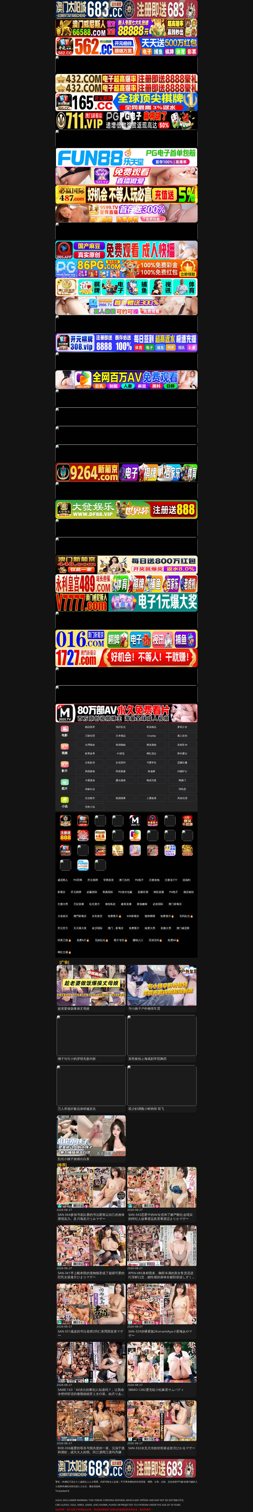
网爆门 (182, 780)
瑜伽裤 (151, 771)
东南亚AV (182, 744)
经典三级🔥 (64, 940)
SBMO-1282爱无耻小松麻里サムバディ (156, 1390)
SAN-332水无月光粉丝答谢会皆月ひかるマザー (161, 1448)
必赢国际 (92, 892)
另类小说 (90, 806)
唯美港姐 (152, 744)
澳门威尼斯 (183, 928)
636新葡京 (133, 916)
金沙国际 (97, 928)
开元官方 (63, 928)
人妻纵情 (152, 798)
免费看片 (134, 928)
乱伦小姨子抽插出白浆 (74, 1159)
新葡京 (61, 892)
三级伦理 (90, 735)
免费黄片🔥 (167, 916)
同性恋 (182, 789)
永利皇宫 (97, 916)
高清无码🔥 (155, 940)
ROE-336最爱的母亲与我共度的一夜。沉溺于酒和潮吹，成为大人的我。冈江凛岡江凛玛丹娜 (91, 1450)
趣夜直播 (126, 904)
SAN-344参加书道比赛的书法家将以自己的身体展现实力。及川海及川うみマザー (91, 1216)
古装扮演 (90, 762)
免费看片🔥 (114, 916)
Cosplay (151, 735)
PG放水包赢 (125, 892)
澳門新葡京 (80, 916)
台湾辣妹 (90, 744)
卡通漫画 (90, 780)
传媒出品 (90, 789)
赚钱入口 (138, 940)
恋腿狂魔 (182, 762)
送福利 (186, 880)
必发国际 (158, 904)
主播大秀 (63, 904)
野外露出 (182, 753)
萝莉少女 (182, 727)
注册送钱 (154, 880)
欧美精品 (152, 727)
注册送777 (171, 880)
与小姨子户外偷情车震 (144, 1008)
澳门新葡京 (175, 904)
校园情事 (121, 798)
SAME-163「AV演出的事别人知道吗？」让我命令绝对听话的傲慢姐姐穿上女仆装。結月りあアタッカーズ (91, 1394)
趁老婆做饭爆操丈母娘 (74, 1008)
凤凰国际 (108, 892)
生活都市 (90, 798)
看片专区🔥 (120, 940)
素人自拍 (182, 735)
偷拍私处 (110, 904)
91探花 (120, 753)
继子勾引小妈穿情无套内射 (77, 1058)
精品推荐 (90, 727)
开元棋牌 (92, 880)
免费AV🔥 (173, 940)
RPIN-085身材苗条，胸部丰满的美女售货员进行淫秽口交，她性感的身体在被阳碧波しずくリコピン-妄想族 (161, 1277)
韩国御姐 (121, 744)
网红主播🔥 (64, 952)
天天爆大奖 (80, 928)
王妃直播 (79, 904)
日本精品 (121, 735)
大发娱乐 (63, 916)
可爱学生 (152, 762)
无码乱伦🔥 (186, 916)
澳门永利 (124, 880)
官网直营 (108, 880)
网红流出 (152, 753)
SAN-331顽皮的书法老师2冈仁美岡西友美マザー (90, 1333)
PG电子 (139, 880)
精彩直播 (159, 892)
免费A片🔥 (83, 940)
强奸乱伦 (121, 727)
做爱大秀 (150, 928)
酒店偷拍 (188, 892)
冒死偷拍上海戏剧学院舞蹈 (147, 1058)
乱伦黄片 (94, 904)
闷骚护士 (182, 771)
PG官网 (78, 880)
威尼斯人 (63, 880)
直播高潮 (143, 892)
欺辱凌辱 (90, 753)
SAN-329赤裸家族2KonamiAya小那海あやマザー (160, 1333)
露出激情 (121, 780)
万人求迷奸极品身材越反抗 (77, 1108)
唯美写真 (152, 780)
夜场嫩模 (142, 904)
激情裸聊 (150, 916)
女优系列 (121, 762)
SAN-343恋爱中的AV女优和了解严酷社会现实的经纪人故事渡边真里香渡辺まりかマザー (160, 1216)
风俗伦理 (182, 798)
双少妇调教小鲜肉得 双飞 (146, 1108)
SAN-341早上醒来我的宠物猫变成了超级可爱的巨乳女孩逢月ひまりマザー (91, 1275)
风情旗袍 (90, 771)
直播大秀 (166, 928)
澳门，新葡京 (116, 928)
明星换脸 (121, 771)
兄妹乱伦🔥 (102, 940)
